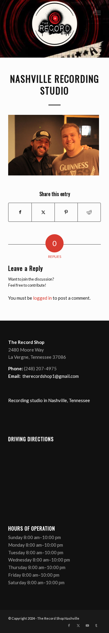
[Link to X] (78, 625)
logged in (42, 298)
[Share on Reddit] (89, 212)
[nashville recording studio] (54, 29)
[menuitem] (97, 12)
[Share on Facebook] (19, 212)
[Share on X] (43, 212)
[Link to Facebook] (69, 625)
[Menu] (97, 12)
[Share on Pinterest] (66, 212)
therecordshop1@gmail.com (50, 376)
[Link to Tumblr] (96, 625)
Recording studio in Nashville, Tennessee (49, 400)
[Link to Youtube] (87, 625)
